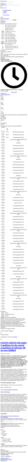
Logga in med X (5, 18)
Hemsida (2, 459)
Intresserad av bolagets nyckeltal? (8, 328)
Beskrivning (3, 311)
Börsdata (11, 330)
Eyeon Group (14, 92)
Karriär (6, 459)
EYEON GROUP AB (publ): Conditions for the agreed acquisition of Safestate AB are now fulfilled (14, 346)
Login (15, 19)
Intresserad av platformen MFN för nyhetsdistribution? (12, 56)
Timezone (3, 427)
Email (2, 420)
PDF (9, 94)
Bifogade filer (3, 93)
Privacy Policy (6, 14)
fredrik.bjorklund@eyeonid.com (11, 389)
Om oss (5, 11)
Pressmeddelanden (7, 10)
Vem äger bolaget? (4, 334)
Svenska (2, 90)
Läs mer (11, 453)
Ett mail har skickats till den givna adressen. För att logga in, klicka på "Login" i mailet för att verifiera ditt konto (14, 446)
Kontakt (5, 12)
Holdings (15, 336)
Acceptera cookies (4, 454)
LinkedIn (10, 459)
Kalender (3, 127)
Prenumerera (3, 423)
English (6, 90)
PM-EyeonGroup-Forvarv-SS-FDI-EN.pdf (10, 416)
